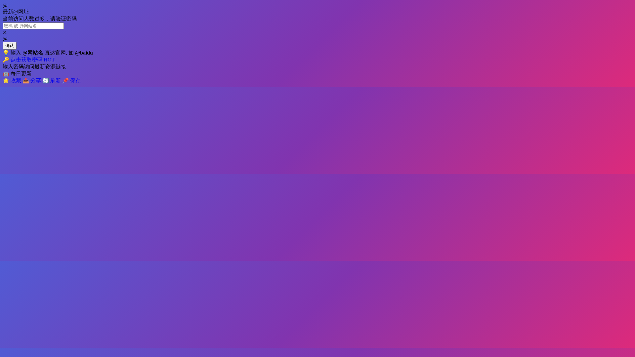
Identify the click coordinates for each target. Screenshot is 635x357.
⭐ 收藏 (12, 80)
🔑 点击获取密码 (29, 59)
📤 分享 (32, 80)
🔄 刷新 (52, 80)
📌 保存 (71, 80)
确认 (9, 45)
